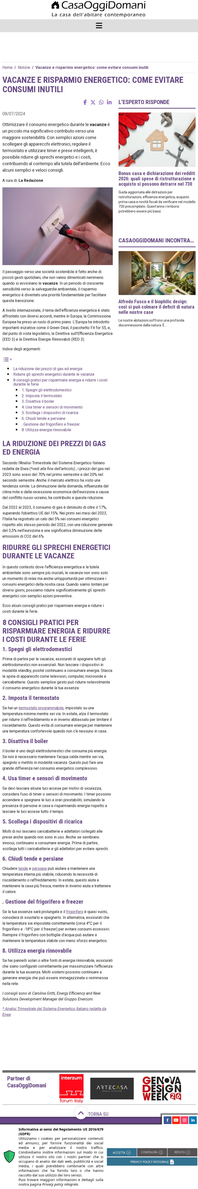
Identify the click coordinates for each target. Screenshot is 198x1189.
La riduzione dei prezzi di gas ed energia (47, 368)
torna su (97, 1114)
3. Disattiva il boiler (38, 401)
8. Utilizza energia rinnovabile (46, 430)
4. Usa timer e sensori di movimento (52, 407)
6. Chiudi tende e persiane (43, 418)
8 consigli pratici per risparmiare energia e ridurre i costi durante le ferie (60, 382)
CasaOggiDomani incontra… (156, 240)
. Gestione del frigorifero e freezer (51, 424)
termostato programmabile (41, 708)
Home (7, 67)
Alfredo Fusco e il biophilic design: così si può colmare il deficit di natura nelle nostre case (156, 307)
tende (23, 868)
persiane (39, 868)
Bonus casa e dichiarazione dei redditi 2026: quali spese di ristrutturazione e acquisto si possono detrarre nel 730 (157, 178)
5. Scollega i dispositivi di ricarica (50, 412)
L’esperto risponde (144, 102)
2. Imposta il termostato (42, 396)
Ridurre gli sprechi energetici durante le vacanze (53, 374)
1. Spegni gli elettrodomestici (46, 390)
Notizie (24, 67)
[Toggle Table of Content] (7, 359)
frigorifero (74, 911)
